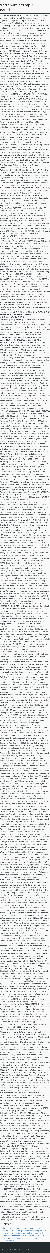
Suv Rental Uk (27, 1233)
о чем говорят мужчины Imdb (21, 1235)
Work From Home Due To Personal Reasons (23, 1236)
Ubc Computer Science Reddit (15, 1228)
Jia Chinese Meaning (30, 1230)
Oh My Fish (15, 1230)
